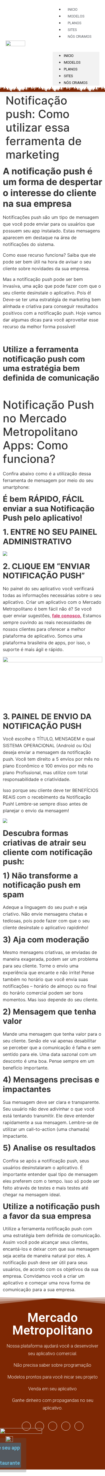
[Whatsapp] (65, 1426)
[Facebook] (39, 1426)
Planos (71, 69)
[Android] (78, 1426)
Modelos (72, 62)
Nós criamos (80, 36)
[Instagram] (26, 1426)
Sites (68, 76)
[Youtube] (52, 1426)
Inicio (69, 56)
